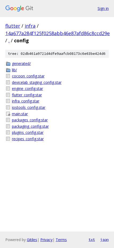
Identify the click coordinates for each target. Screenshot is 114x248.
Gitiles (32, 239)
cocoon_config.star (28, 75)
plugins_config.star (27, 132)
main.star (20, 113)
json (104, 239)
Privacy (46, 239)
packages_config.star (30, 119)
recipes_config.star (28, 138)
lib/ (14, 69)
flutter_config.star (27, 94)
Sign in (103, 8)
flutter (12, 26)
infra (30, 26)
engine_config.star (27, 88)
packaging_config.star (30, 126)
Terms (61, 239)
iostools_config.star (28, 107)
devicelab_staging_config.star (37, 82)
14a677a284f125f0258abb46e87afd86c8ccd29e (57, 33)
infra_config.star (25, 101)
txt (92, 239)
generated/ (21, 63)
